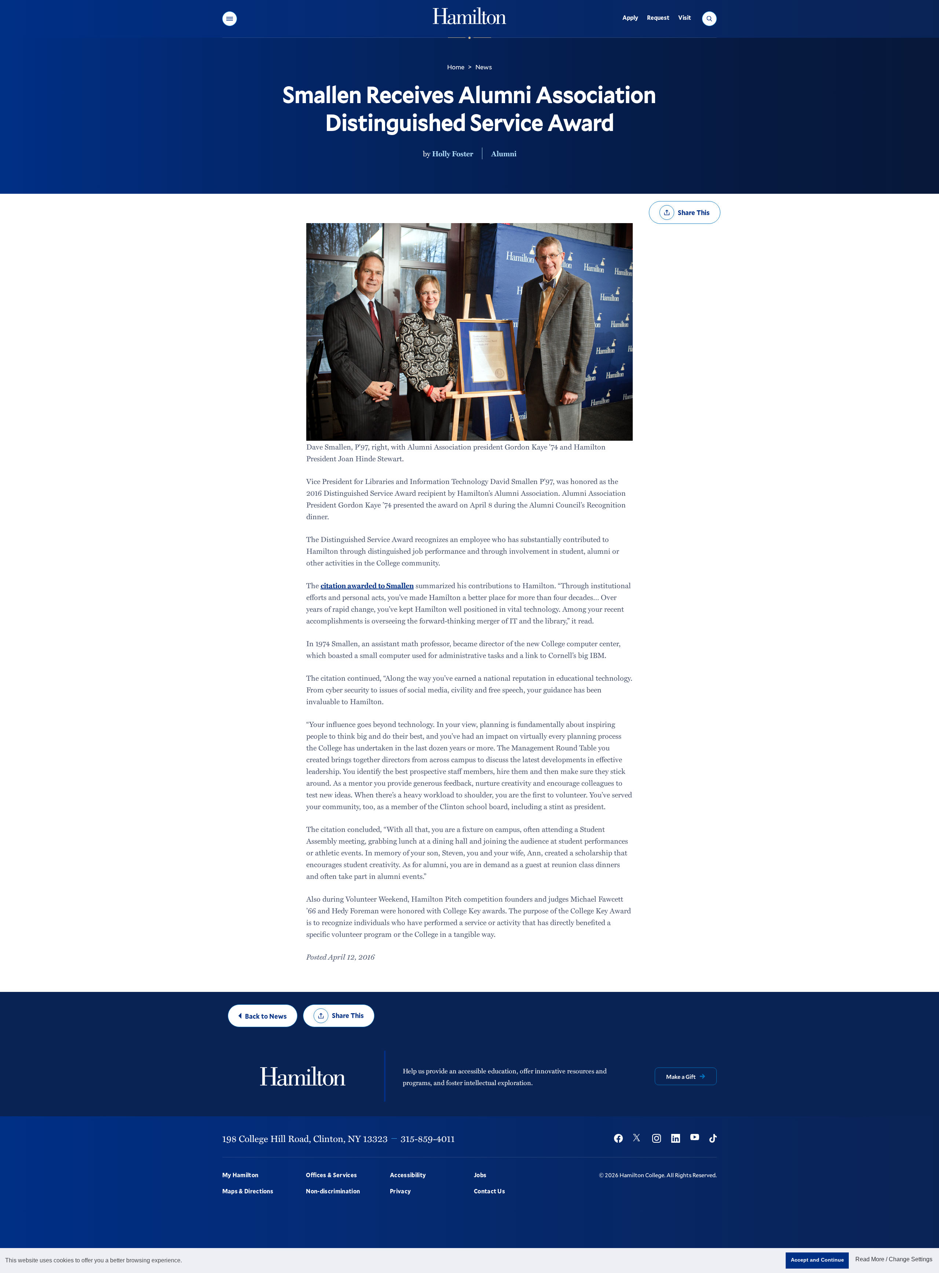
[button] (229, 19)
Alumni (503, 153)
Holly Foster (452, 153)
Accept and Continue (817, 1260)
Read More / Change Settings (893, 1259)
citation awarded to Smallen (367, 585)
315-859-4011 (428, 1138)
